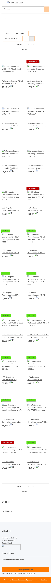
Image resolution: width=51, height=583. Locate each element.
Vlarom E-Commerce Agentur (22, 580)
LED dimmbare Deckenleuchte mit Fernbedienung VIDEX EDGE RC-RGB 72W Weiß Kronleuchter (37, 378)
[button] (39, 2)
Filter (7, 33)
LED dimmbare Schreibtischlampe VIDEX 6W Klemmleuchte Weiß (12, 463)
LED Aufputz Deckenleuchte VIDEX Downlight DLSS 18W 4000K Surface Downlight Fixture (12, 294)
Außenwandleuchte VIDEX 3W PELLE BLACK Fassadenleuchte (12, 82)
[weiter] (47, 50)
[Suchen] (46, 9)
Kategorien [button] (7, 511)
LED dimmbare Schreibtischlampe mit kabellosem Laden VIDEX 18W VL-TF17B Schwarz (12, 420)
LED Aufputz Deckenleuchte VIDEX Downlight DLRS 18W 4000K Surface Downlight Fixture (37, 209)
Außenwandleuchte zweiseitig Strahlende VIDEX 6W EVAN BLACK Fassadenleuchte (37, 124)
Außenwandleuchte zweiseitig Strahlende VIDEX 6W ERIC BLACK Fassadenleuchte (36, 82)
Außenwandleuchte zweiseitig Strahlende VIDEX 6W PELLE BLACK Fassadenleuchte (37, 167)
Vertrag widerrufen (25, 570)
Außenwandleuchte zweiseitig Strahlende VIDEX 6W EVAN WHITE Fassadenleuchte (11, 167)
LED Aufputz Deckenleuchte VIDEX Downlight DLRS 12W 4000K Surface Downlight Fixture (12, 209)
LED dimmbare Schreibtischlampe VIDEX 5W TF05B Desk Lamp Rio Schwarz (37, 420)
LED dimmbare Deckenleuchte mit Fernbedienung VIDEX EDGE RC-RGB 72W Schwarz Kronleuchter (11, 378)
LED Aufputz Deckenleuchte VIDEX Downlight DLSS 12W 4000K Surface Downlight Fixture (37, 251)
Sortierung (20, 33)
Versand (32, 574)
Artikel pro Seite (11, 39)
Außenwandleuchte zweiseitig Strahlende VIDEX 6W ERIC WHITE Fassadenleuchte (11, 124)
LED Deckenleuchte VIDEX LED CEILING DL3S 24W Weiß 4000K (38, 336)
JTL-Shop (44, 580)
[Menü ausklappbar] (3, 2)
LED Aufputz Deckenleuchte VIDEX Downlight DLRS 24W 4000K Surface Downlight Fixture (12, 251)
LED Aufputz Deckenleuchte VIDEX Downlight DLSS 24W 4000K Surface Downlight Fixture (37, 294)
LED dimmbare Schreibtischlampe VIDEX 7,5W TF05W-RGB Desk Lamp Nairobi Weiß (37, 463)
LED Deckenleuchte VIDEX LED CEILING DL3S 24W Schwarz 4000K (12, 336)
